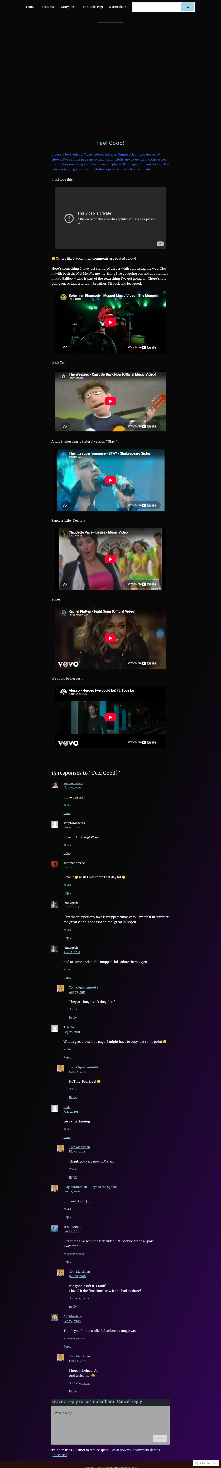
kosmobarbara (73, 783)
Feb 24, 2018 (72, 1321)
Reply (67, 813)
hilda (67, 1107)
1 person (80, 1253)
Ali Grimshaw (73, 1316)
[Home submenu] (36, 7)
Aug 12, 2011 (72, 952)
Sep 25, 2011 (72, 1032)
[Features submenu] (55, 7)
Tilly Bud (70, 1027)
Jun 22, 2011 (72, 867)
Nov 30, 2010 (72, 787)
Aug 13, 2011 (77, 992)
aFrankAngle (72, 1226)
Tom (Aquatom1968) (83, 987)
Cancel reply (129, 1401)
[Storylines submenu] (77, 7)
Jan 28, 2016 (72, 1231)
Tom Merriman (79, 1147)
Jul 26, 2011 (71, 907)
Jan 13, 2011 (71, 827)
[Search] (187, 6)
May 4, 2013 (72, 1111)
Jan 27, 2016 (72, 1191)
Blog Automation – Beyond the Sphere (90, 1187)
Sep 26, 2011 (77, 1071)
